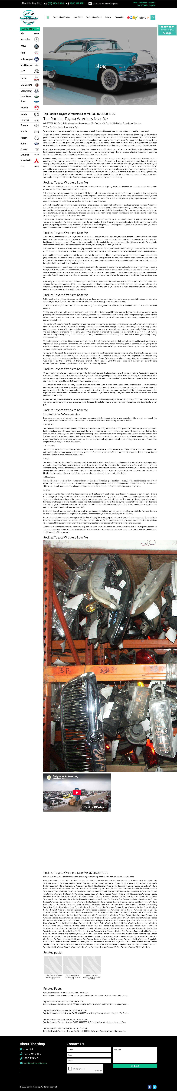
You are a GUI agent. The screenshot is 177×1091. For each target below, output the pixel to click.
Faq (34, 3)
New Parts (78, 17)
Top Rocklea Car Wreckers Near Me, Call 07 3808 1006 (64, 1010)
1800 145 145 (31, 1058)
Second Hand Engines (61, 17)
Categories (27, 29)
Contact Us (119, 17)
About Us (26, 3)
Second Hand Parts (94, 17)
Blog (39, 3)
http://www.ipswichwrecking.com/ (78, 123)
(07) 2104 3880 (32, 1053)
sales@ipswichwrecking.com (35, 1063)
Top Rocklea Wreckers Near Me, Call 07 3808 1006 (63, 1002)
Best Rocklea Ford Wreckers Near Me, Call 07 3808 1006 (65, 993)
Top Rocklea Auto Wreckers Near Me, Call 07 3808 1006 (65, 1019)
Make (107, 17)
